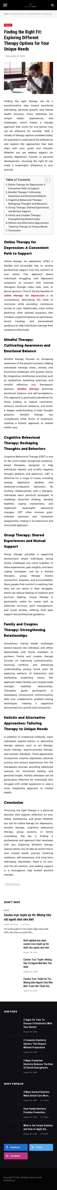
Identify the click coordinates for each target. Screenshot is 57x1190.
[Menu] (5, 5)
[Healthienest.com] (30, 5)
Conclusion (14, 230)
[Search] (52, 5)
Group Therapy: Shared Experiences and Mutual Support (28, 209)
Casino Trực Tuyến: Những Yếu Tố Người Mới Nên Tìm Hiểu (37, 963)
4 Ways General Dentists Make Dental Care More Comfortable (36, 1095)
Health (8, 25)
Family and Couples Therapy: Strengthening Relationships (24, 217)
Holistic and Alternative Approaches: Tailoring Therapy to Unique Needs (28, 224)
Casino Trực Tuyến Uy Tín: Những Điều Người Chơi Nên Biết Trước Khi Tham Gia (38, 982)
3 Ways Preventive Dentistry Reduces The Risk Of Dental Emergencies (38, 1064)
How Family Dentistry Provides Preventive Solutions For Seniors (35, 1112)
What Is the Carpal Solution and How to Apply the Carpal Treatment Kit (38, 1129)
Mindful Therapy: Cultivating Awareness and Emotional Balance (27, 194)
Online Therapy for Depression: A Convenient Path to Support (26, 186)
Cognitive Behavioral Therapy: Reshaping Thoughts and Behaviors (28, 202)
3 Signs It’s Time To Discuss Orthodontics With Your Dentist (37, 1023)
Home (6, 14)
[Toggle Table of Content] (46, 180)
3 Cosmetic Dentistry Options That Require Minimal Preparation (34, 1044)
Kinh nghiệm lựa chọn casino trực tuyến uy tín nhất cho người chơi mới (36, 944)
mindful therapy (12, 884)
